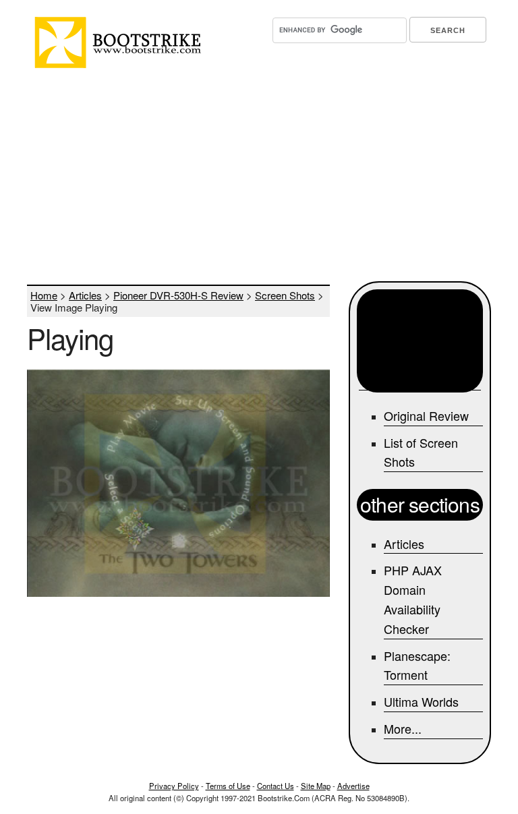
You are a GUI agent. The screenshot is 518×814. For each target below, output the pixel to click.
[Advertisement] (259, 176)
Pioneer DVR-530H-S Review (178, 295)
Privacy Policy (174, 785)
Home (43, 295)
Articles (85, 295)
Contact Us (275, 785)
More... (403, 728)
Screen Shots (285, 295)
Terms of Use (228, 785)
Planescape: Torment (417, 665)
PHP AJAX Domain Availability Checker (413, 599)
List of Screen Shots (421, 452)
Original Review (426, 415)
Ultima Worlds (421, 701)
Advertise (353, 785)
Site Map (315, 785)
